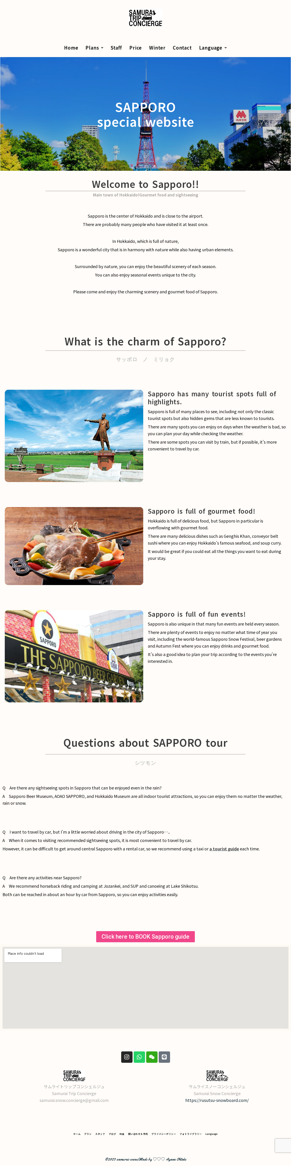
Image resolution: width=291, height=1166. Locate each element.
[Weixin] (152, 1057)
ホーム (76, 1134)
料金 (122, 1134)
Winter (157, 47)
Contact (182, 47)
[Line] (164, 1057)
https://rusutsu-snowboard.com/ (217, 1100)
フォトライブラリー (191, 1134)
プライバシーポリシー (163, 1134)
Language (210, 47)
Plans (92, 47)
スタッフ (100, 1134)
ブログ (112, 1134)
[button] (94, 48)
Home (71, 47)
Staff (116, 47)
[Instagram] (127, 1057)
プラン (87, 1134)
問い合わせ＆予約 (138, 1134)
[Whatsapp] (139, 1057)
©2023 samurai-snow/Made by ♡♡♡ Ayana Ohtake (145, 1159)
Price (135, 47)
